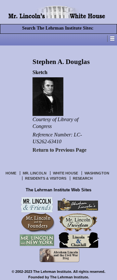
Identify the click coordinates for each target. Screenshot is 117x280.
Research (83, 178)
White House (65, 173)
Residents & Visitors (45, 178)
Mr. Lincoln (34, 173)
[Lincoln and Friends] (36, 204)
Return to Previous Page (59, 150)
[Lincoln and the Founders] (38, 222)
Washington (96, 173)
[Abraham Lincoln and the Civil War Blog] (59, 255)
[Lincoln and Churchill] (78, 240)
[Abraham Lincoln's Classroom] (78, 204)
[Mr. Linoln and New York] (37, 240)
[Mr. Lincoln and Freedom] (78, 222)
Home (11, 173)
